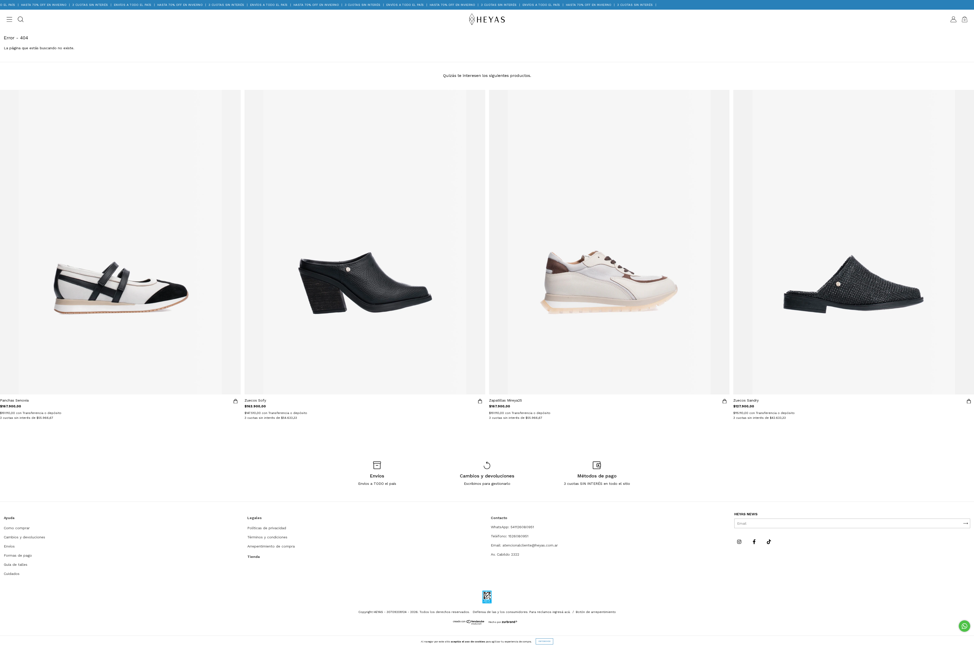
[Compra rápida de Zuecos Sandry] (969, 402)
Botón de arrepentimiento (596, 612)
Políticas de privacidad (266, 528)
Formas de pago (18, 555)
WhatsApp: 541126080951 (512, 527)
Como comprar (17, 528)
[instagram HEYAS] (739, 542)
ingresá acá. (561, 612)
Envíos (9, 546)
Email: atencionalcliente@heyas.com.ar (524, 545)
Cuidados (12, 574)
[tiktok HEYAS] (769, 542)
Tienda (253, 557)
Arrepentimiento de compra (271, 546)
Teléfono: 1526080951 (509, 536)
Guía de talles (15, 564)
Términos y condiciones (267, 537)
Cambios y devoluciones (24, 537)
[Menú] (9, 20)
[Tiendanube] (469, 624)
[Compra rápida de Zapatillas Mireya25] (724, 402)
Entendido (544, 641)
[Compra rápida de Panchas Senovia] (236, 402)
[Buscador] (21, 20)
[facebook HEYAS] (754, 542)
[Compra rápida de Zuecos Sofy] (480, 402)
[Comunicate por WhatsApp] (964, 626)
